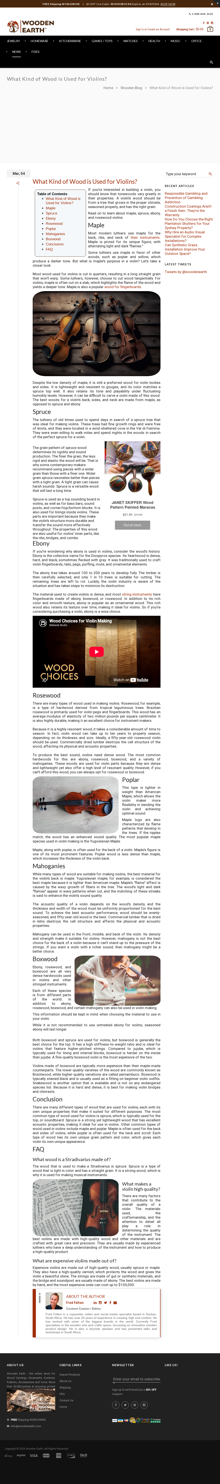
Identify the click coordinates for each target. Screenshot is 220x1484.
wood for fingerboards (122, 287)
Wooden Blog (131, 88)
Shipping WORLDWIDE (28, 1419)
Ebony (51, 218)
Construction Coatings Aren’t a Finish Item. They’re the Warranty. (188, 210)
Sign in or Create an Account (153, 29)
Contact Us (66, 1400)
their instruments (145, 237)
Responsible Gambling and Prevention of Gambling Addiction (186, 197)
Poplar (51, 229)
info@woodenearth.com (26, 1426)
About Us (65, 1381)
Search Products (70, 1374)
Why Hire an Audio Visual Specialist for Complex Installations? (185, 236)
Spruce (51, 213)
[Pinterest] (208, 23)
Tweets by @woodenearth (186, 272)
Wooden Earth (34, 1448)
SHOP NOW (168, 4)
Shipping (65, 1387)
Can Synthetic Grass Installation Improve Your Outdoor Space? (185, 249)
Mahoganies (55, 234)
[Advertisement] (158, 124)
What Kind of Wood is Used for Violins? (85, 181)
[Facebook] (204, 23)
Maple (50, 208)
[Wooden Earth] (30, 26)
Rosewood (54, 224)
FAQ (49, 249)
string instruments (137, 594)
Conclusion (55, 244)
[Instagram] (212, 23)
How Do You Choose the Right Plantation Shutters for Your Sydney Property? (189, 223)
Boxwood (53, 239)
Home (109, 88)
